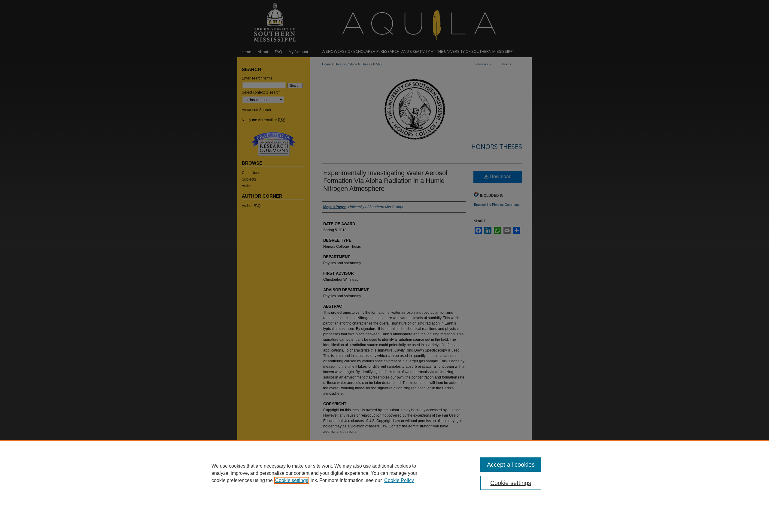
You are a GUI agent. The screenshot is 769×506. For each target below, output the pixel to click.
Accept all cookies (511, 464)
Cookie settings (291, 480)
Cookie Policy (399, 480)
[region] (384, 473)
